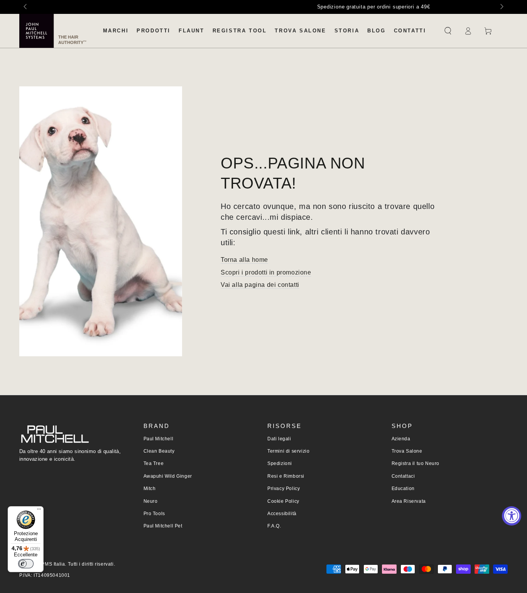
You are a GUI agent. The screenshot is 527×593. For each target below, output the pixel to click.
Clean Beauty (159, 451)
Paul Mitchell (159, 438)
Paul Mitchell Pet (163, 526)
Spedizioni (279, 463)
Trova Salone (407, 451)
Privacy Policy (283, 488)
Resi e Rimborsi (285, 476)
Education (403, 488)
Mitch (150, 488)
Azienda (401, 438)
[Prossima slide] (501, 7)
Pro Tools (154, 513)
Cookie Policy (283, 501)
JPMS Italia (52, 564)
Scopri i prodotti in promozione (266, 272)
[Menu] (39, 511)
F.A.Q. (274, 526)
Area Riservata (409, 501)
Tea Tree (154, 463)
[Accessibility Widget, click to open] (511, 516)
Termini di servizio (288, 451)
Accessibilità (282, 513)
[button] (448, 30)
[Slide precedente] (25, 7)
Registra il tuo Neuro (416, 463)
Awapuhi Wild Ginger (168, 476)
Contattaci (403, 476)
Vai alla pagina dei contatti (260, 284)
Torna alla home (244, 259)
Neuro (151, 501)
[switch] (26, 563)
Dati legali (279, 438)
